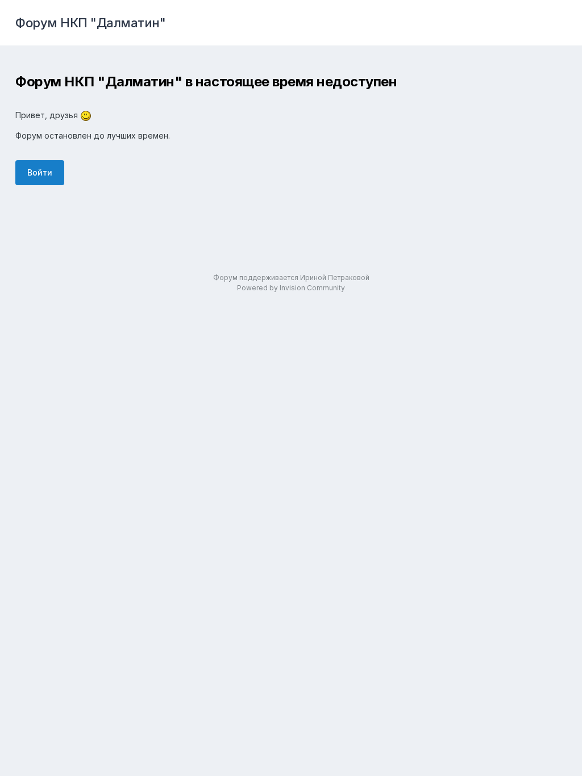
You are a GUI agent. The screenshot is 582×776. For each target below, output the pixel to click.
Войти (39, 172)
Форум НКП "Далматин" (90, 22)
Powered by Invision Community (291, 287)
